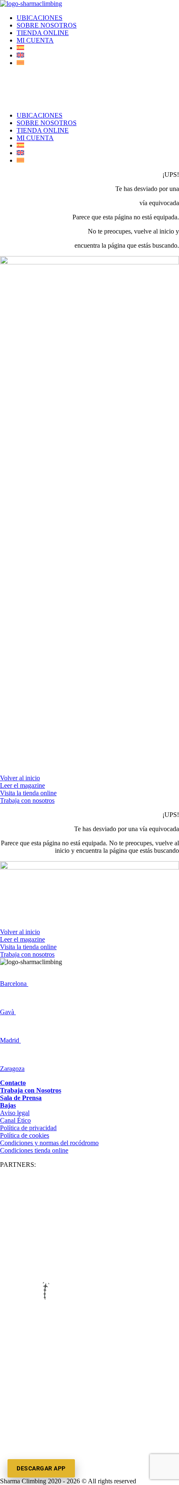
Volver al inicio (20, 777)
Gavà (8, 1011)
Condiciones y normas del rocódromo (49, 1142)
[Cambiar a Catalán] (20, 62)
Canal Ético (15, 1120)
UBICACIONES (39, 17)
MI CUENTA (35, 40)
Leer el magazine (22, 785)
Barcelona (14, 983)
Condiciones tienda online (34, 1150)
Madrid (10, 1040)
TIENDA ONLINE (43, 32)
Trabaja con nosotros (27, 800)
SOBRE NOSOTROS (47, 25)
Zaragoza (12, 1068)
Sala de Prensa (21, 1097)
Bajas (8, 1105)
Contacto (13, 1082)
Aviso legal (15, 1112)
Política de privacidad (28, 1127)
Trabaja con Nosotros (30, 1090)
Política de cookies (24, 1135)
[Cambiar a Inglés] (20, 55)
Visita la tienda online (28, 793)
